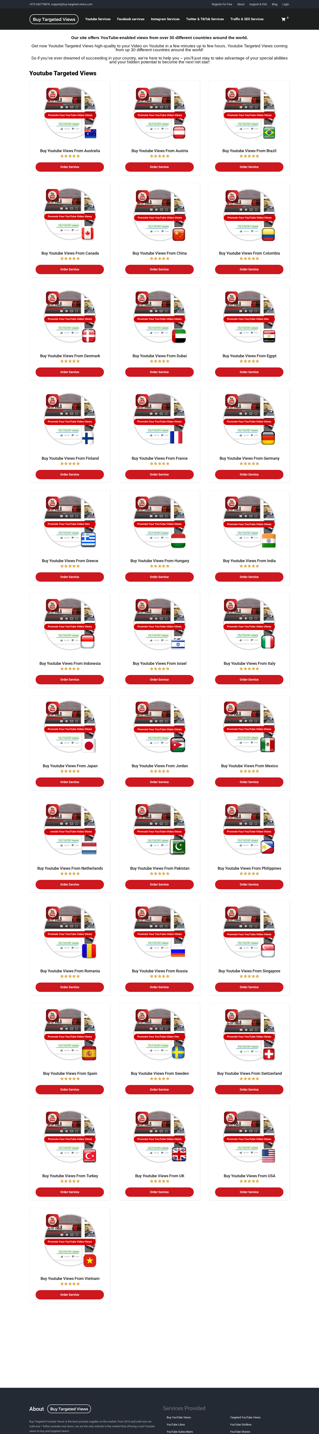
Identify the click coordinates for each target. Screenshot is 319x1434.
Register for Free (222, 4)
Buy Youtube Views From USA (249, 1176)
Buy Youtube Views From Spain (70, 1073)
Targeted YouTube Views (245, 1417)
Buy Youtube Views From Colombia (249, 253)
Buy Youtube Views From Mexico (249, 766)
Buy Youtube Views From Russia (160, 971)
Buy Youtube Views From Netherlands (70, 868)
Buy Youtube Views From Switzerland (249, 1073)
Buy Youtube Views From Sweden (160, 1073)
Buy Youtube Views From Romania (70, 971)
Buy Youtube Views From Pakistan (159, 868)
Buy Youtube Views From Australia (70, 150)
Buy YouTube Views (179, 1417)
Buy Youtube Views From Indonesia (70, 663)
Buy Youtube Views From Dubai (160, 356)
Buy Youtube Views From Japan (70, 766)
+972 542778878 (39, 4)
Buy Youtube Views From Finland (70, 458)
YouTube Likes (176, 1424)
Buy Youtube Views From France (160, 458)
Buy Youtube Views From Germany (250, 458)
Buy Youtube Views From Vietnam (70, 1278)
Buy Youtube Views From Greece (70, 560)
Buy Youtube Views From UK (159, 1176)
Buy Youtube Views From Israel (160, 663)
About (240, 4)
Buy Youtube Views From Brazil (249, 150)
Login (285, 4)
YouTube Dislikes (241, 1424)
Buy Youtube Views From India (249, 560)
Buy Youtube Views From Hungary (159, 560)
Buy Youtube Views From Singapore (249, 971)
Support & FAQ (258, 4)
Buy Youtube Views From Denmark (70, 356)
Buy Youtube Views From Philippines (249, 868)
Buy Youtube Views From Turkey (70, 1176)
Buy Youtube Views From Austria (160, 150)
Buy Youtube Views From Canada (70, 253)
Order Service (69, 167)
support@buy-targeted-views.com (71, 4)
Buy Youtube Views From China (160, 253)
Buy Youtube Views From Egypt (249, 356)
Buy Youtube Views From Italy (249, 663)
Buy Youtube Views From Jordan (160, 766)
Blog (274, 4)
